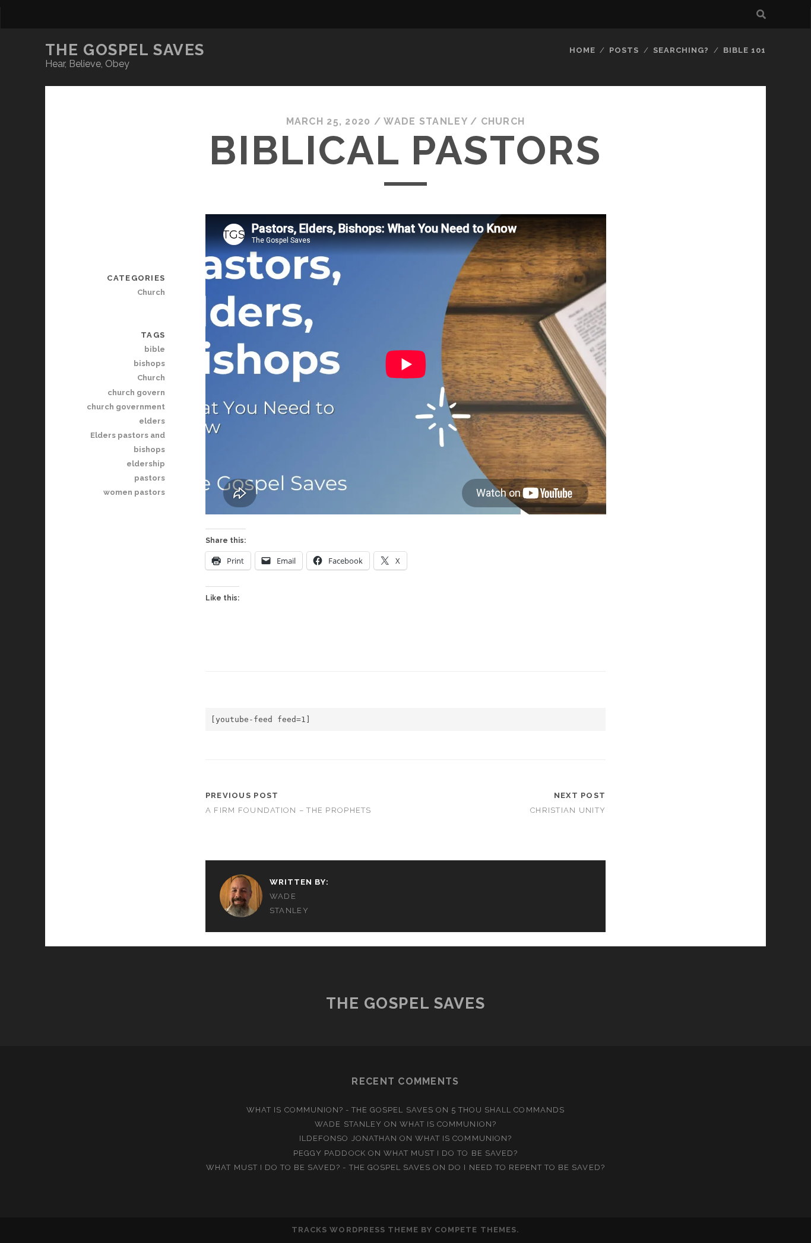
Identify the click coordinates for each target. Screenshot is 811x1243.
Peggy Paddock (329, 1153)
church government (126, 406)
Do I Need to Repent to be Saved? (526, 1167)
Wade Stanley (425, 121)
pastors (149, 477)
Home (582, 50)
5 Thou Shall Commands (508, 1109)
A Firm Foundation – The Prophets (288, 810)
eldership (145, 463)
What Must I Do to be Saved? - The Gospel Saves (318, 1167)
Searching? (681, 50)
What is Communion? (448, 1124)
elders (152, 421)
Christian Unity (568, 810)
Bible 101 (744, 50)
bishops (149, 363)
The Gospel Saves (125, 50)
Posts (624, 50)
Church (503, 121)
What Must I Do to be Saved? (451, 1153)
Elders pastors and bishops (127, 442)
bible (154, 349)
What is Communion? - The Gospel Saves (339, 1109)
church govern (136, 392)
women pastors (134, 492)
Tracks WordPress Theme (355, 1229)
